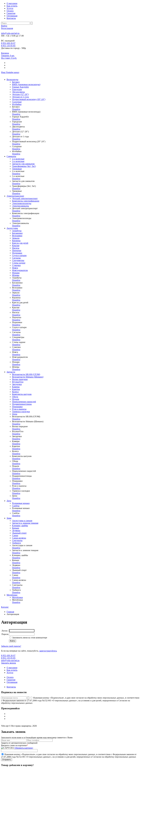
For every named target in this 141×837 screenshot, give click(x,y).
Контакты (11, 18)
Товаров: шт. (8, 55)
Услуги (10, 8)
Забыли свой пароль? (11, 646)
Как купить (12, 6)
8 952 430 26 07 (8, 43)
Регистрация (7, 28)
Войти (4, 26)
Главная (10, 612)
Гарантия (11, 13)
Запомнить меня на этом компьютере (29, 637)
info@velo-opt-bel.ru (10, 33)
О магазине (12, 3)
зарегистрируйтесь (48, 651)
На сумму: (9, 58)
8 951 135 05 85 (8, 45)
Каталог (5, 607)
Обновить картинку (23, 748)
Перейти (16, 109)
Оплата (10, 11)
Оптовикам (12, 16)
